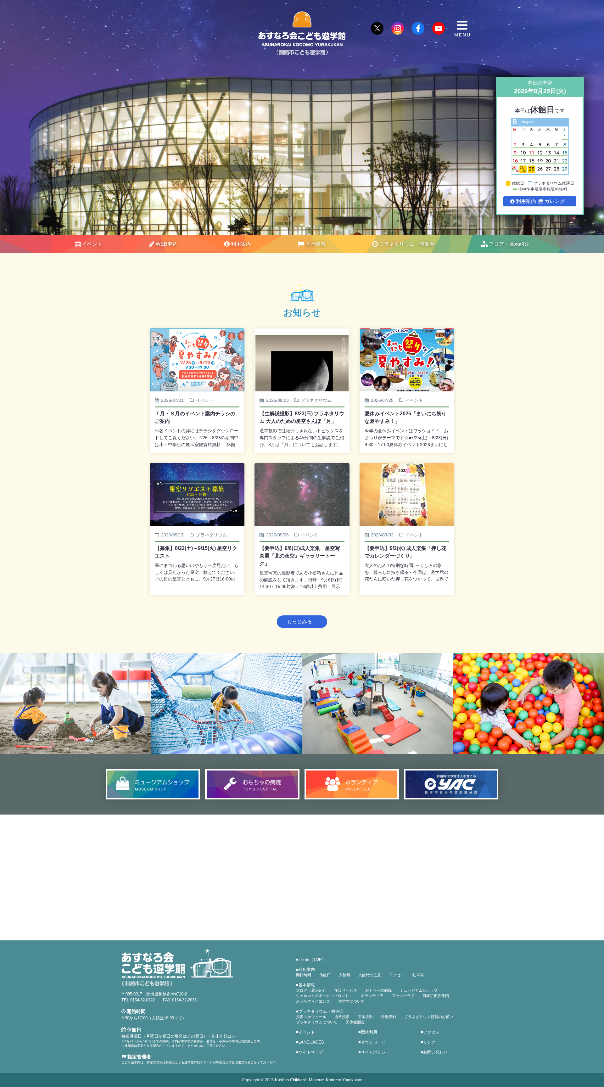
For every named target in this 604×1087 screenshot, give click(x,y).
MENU (462, 28)
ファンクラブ (403, 996)
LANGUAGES (311, 1042)
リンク (429, 1042)
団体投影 (365, 1017)
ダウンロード (373, 1042)
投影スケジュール (311, 1017)
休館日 (325, 975)
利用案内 (241, 244)
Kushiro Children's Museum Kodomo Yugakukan (318, 1080)
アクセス (396, 975)
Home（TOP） (312, 959)
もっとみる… (302, 621)
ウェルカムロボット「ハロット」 (324, 996)
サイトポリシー (375, 1052)
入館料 (344, 975)
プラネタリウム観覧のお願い (428, 1017)
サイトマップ (311, 1052)
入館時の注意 (369, 975)
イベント (92, 244)
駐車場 (418, 975)
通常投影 (342, 1017)
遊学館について (351, 1001)
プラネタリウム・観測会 (406, 244)
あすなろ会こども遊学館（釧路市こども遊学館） (302, 33)
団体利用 (369, 1032)
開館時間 (303, 975)
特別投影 (388, 1017)
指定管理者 (138, 1056)
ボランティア (372, 996)
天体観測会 (355, 1022)
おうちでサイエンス (313, 1001)
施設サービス (345, 990)
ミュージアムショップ (419, 990)
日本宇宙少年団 (435, 996)
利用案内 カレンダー (543, 201)
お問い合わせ (435, 1052)
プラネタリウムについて (317, 1022)
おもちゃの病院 (378, 990)
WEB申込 (166, 244)
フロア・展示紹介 (509, 244)
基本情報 (315, 244)
